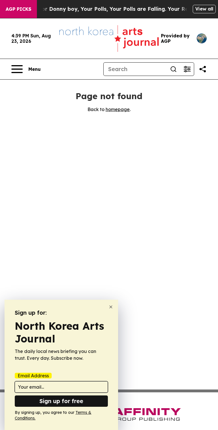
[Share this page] (203, 69)
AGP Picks (18, 9)
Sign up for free (61, 401)
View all (204, 9)
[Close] (111, 307)
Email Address (33, 375)
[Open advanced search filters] (187, 69)
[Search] (173, 69)
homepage (118, 109)
